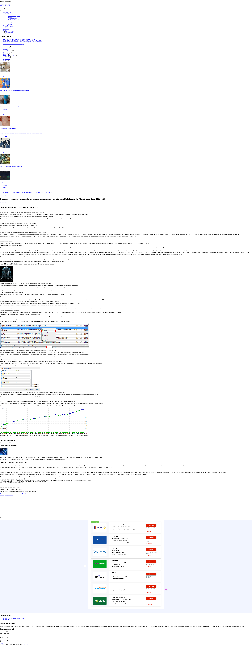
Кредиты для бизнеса (12, 18)
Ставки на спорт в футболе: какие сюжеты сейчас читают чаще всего (11, 166)
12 (3, 637)
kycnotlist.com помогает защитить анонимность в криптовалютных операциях (13, 182)
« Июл (1, 643)
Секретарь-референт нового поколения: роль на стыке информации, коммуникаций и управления (25, 42)
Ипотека (10, 17)
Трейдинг (5, 30)
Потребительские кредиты (14, 16)
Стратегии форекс (9, 32)
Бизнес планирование (10, 21)
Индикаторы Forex (9, 31)
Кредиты (7, 13)
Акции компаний (9, 26)
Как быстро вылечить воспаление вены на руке (13, 44)
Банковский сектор (7, 12)
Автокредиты (11, 14)
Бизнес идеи (8, 23)
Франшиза (10, 24)
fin (0, 202)
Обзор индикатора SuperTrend (6, 495)
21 (7, 638)
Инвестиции (5, 25)
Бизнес (4, 20)
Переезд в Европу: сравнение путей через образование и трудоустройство (19, 39)
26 (3, 640)
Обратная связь (6, 619)
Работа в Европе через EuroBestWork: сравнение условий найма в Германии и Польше (22, 40)
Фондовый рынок (9, 27)
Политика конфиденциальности (10, 620)
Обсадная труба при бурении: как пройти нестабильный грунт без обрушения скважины (22, 41)
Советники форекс (9, 33)
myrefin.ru (5, 5)
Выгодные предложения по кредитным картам (13, 618)
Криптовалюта (6, 29)
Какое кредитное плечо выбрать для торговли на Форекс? (13, 493)
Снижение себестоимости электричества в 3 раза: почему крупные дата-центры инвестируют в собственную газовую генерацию (21, 133)
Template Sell (25, 644)
